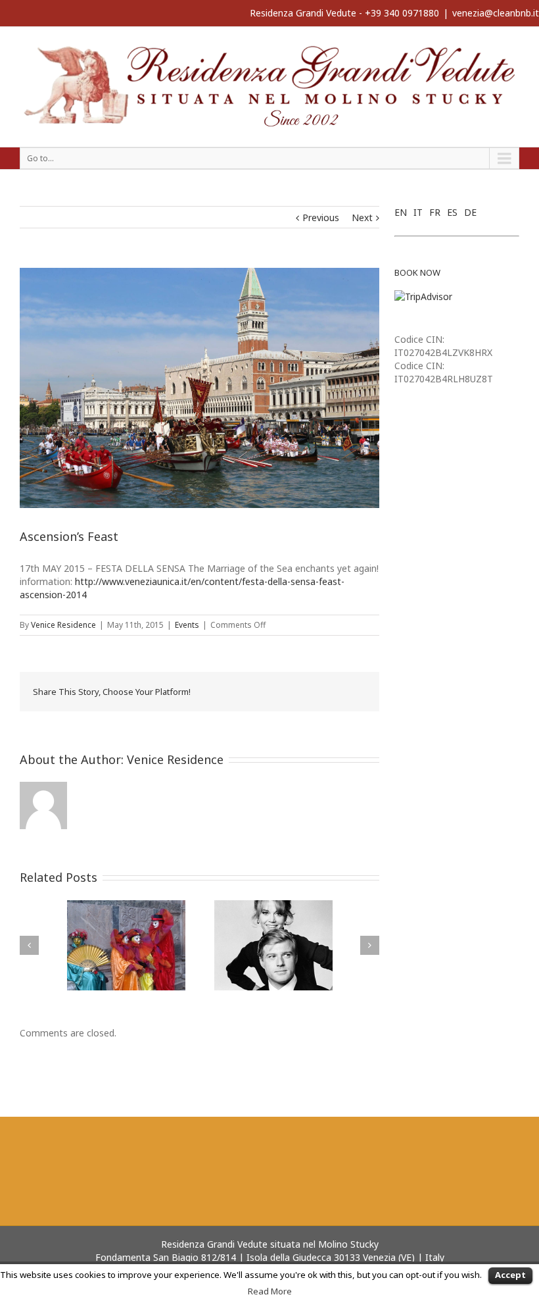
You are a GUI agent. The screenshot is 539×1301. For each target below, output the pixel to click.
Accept (510, 1275)
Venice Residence (63, 624)
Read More (270, 1291)
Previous (320, 217)
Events (187, 624)
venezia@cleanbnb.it (495, 13)
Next (362, 217)
